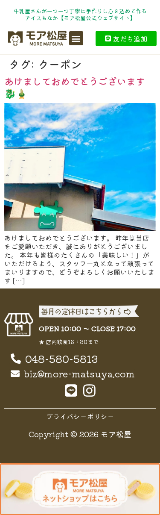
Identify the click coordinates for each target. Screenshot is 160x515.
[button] (76, 38)
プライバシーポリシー (80, 416)
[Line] (71, 390)
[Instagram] (89, 390)
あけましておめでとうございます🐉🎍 (74, 87)
